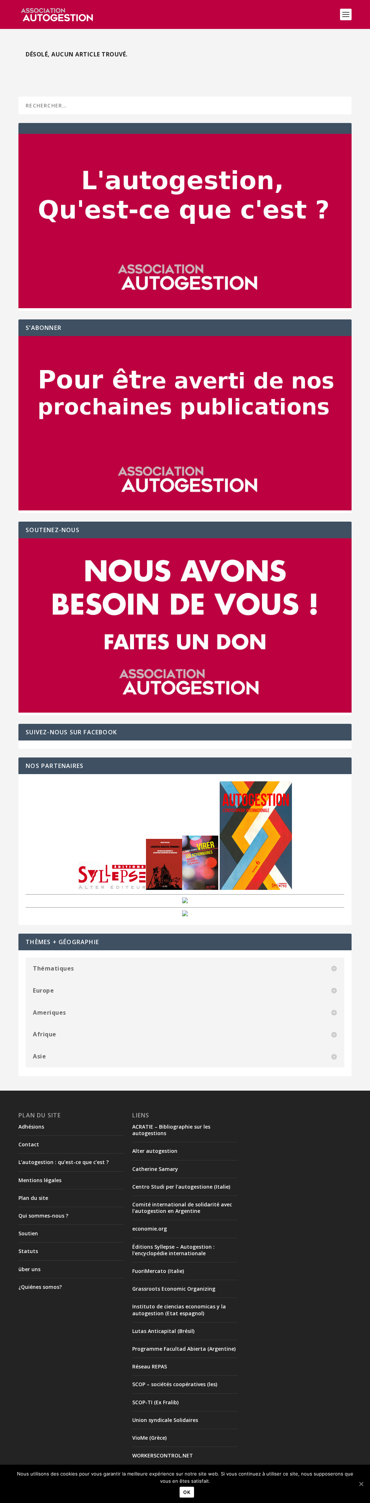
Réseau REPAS (149, 1366)
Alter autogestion (154, 1150)
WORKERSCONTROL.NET (162, 1455)
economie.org (149, 1228)
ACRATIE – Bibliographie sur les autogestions (171, 1130)
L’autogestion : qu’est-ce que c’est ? (63, 1162)
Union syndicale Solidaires (165, 1420)
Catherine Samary (155, 1169)
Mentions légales (39, 1180)
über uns (29, 1269)
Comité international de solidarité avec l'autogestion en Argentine (182, 1207)
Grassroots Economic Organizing (173, 1288)
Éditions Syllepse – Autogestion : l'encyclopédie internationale (173, 1250)
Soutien (28, 1233)
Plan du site (33, 1197)
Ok (186, 1492)
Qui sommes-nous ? (43, 1215)
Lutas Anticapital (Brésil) (163, 1331)
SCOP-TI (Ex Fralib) (155, 1402)
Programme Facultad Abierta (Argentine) (184, 1348)
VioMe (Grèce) (149, 1437)
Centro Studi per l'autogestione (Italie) (181, 1186)
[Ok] (361, 1483)
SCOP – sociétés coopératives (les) (174, 1384)
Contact (28, 1144)
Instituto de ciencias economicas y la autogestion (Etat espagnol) (179, 1309)
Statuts (28, 1251)
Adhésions (31, 1126)
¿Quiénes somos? (40, 1286)
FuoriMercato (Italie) (158, 1271)
